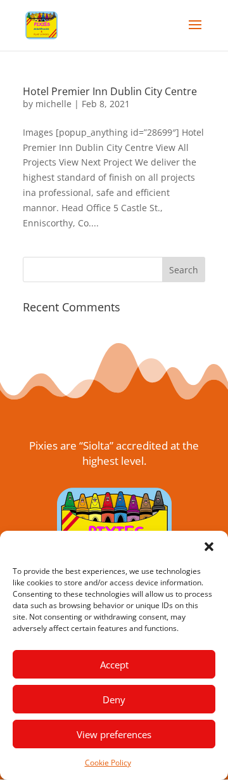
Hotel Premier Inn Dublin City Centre (110, 91)
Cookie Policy (108, 762)
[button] (209, 546)
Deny (114, 699)
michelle (53, 104)
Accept (114, 664)
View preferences (114, 734)
